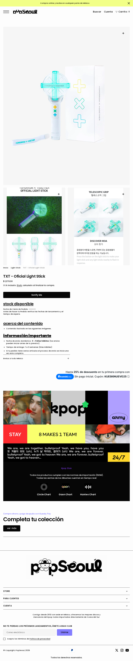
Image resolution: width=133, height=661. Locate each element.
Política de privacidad (40, 639)
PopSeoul (20, 650)
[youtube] (127, 650)
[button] (7, 11)
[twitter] (116, 650)
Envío (19, 285)
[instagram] (122, 650)
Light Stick (15, 268)
